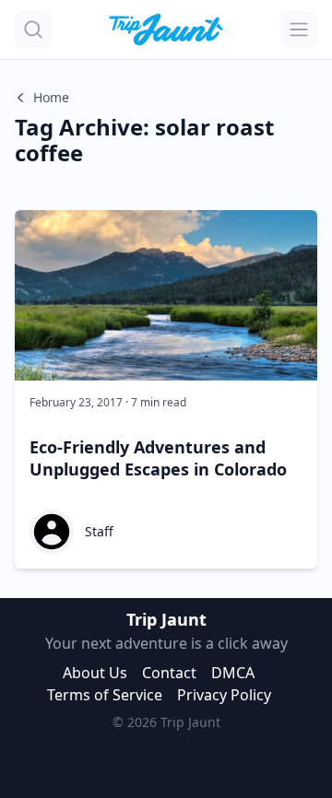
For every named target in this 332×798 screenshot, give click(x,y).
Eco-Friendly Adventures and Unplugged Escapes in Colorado (158, 458)
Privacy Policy (224, 695)
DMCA (233, 673)
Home (51, 97)
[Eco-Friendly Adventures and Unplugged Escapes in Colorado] (166, 295)
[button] (33, 29)
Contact (169, 673)
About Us (95, 673)
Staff (99, 531)
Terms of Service (104, 695)
